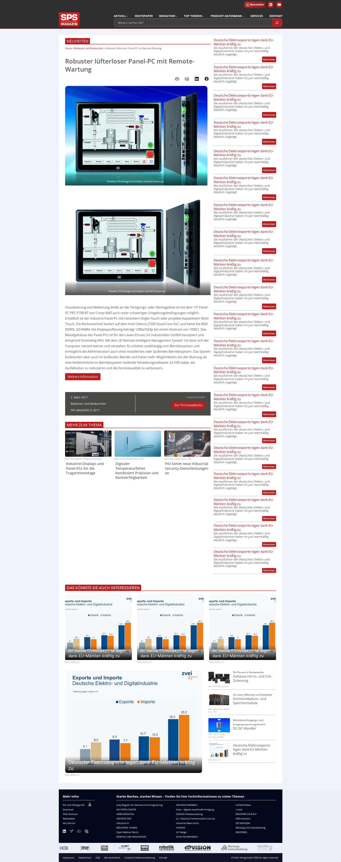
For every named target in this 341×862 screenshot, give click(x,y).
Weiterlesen (269, 60)
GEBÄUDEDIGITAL (125, 814)
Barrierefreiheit (112, 857)
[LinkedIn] (64, 832)
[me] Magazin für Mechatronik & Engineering (139, 804)
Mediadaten (69, 818)
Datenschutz (85, 857)
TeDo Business (70, 814)
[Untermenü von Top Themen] (203, 16)
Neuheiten (77, 41)
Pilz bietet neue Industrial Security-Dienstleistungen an (186, 468)
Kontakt (163, 857)
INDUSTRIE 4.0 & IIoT (246, 814)
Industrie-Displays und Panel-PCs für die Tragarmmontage (85, 468)
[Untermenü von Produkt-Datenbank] (243, 16)
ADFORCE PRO (123, 818)
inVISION (180, 827)
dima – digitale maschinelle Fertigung (195, 809)
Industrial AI (122, 823)
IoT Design (181, 832)
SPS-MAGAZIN (243, 823)
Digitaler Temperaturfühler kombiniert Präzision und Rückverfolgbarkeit (136, 470)
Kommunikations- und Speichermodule (249, 701)
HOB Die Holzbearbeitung (189, 814)
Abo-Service (69, 823)
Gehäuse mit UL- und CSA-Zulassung (252, 678)
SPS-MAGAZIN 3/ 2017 (85, 410)
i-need (239, 809)
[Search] (277, 23)
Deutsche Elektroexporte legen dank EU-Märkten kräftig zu (244, 42)
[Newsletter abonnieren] (71, 832)
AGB (98, 857)
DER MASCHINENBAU (187, 804)
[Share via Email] (187, 79)
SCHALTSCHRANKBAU (187, 836)
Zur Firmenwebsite (188, 405)
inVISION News (243, 804)
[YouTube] (79, 832)
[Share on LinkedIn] (197, 79)
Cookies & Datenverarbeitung (140, 857)
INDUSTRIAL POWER (126, 827)
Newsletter (257, 4)
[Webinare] (86, 832)
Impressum (68, 857)
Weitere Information (83, 377)
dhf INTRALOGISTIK (126, 809)
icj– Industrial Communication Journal (195, 818)
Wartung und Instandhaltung (250, 827)
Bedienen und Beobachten (88, 48)
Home (68, 48)
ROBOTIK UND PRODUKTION (131, 836)
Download (68, 809)
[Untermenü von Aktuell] (127, 16)
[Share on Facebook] (207, 79)
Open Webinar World (127, 832)
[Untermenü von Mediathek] (176, 16)
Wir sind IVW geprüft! (74, 804)
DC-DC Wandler (244, 728)
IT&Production (243, 818)
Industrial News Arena (187, 823)
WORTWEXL (241, 832)
